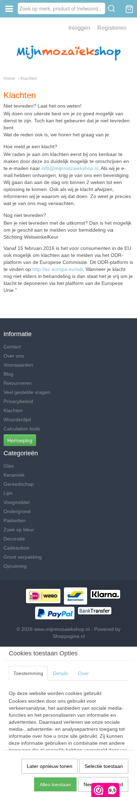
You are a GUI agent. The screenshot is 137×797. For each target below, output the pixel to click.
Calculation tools (22, 428)
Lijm (8, 493)
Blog (8, 374)
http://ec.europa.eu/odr (57, 269)
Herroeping (19, 440)
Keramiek (14, 475)
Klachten (13, 410)
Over (83, 673)
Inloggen (79, 28)
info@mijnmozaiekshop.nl (69, 168)
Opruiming (15, 566)
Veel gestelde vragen (27, 392)
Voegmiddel (17, 502)
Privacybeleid (18, 401)
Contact (12, 346)
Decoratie (14, 538)
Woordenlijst (17, 419)
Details (60, 673)
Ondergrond (17, 511)
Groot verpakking (23, 557)
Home (9, 78)
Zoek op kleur (19, 529)
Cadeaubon (17, 548)
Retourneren (18, 383)
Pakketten (15, 520)
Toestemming (28, 673)
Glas (9, 466)
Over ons (14, 356)
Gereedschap (19, 484)
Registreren (111, 28)
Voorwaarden (18, 365)
